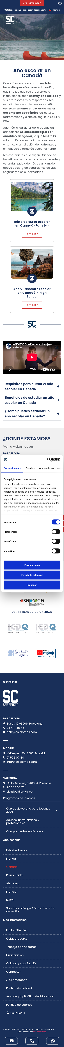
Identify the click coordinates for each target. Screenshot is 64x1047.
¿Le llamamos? (16, 980)
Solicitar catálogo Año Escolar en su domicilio (31, 909)
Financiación (15, 955)
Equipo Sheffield (17, 930)
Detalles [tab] (30, 468)
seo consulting (39, 1031)
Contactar (28, 10)
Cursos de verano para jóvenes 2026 (28, 810)
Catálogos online (12, 10)
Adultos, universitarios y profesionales (22, 821)
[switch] (56, 531)
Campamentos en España (24, 831)
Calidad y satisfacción (21, 963)
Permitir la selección (32, 575)
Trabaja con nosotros (21, 947)
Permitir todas (32, 565)
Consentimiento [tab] (12, 468)
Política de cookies (19, 1005)
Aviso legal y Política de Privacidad (30, 996)
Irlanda (11, 859)
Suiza (10, 900)
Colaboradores (16, 939)
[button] (59, 3)
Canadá (12, 867)
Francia (11, 892)
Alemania (12, 883)
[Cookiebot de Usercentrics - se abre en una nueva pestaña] (46, 459)
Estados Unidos (17, 850)
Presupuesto (40, 10)
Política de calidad (19, 988)
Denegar (32, 585)
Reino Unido (14, 875)
